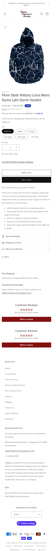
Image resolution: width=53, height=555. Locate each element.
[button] (5, 14)
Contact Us (9, 408)
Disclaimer (9, 419)
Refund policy (18, 546)
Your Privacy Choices (13, 391)
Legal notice (42, 550)
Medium (7, 131)
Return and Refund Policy (15, 385)
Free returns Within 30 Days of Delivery (17, 162)
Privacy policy (29, 546)
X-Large (31, 131)
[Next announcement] (48, 4)
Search (7, 368)
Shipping (4, 109)
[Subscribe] (39, 514)
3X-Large (21, 137)
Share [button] (6, 257)
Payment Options (12, 413)
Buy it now (26, 180)
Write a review (26, 319)
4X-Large (36, 137)
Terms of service (41, 546)
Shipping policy (15, 550)
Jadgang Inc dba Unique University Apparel (25, 543)
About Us (8, 396)
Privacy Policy (10, 374)
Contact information (28, 550)
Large (19, 131)
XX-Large (8, 137)
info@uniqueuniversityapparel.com (16, 293)
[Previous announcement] (4, 4)
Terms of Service (11, 379)
